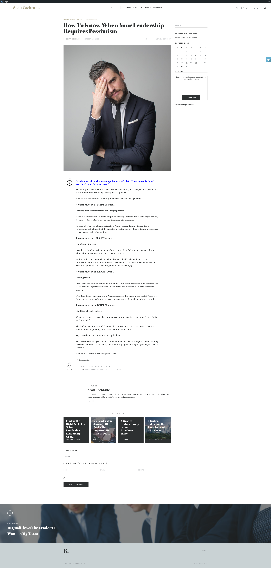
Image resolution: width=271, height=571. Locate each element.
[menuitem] (2, 1)
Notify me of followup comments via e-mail (86, 463)
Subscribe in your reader (184, 105)
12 (195, 55)
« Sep (177, 71)
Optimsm (96, 367)
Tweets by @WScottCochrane (186, 38)
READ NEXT (135, 7)
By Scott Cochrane (72, 39)
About (204, 551)
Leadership (68, 19)
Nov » (182, 71)
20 (200, 59)
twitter (91, 401)
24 (186, 63)
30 (182, 66)
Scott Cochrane (99, 390)
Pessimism (105, 367)
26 (196, 63)
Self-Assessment (91, 19)
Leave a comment (163, 39)
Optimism (78, 19)
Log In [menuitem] (6, 2)
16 (182, 59)
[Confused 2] (117, 108)
